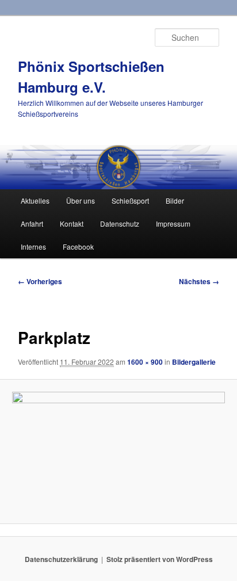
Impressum (173, 223)
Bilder (175, 200)
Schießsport (130, 200)
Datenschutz (119, 223)
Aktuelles (35, 200)
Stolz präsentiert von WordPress (159, 559)
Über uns (80, 200)
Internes (33, 246)
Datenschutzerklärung (61, 559)
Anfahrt (32, 223)
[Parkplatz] (118, 451)
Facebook (78, 246)
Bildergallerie (194, 362)
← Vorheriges (40, 281)
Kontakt (71, 223)
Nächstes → (199, 281)
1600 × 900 (145, 362)
